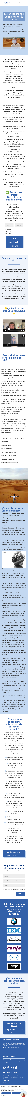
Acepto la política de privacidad (8, 231)
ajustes (12, 1090)
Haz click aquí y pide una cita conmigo (14, 853)
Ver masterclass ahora (15, 242)
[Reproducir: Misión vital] (14, 41)
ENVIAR (20, 893)
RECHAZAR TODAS (17, 1093)
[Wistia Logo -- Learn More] (21, 48)
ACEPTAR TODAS (6, 1093)
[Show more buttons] (23, 48)
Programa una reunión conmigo (14, 1031)
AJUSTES (4, 1095)
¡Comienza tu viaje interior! (14, 1024)
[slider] (12, 48)
